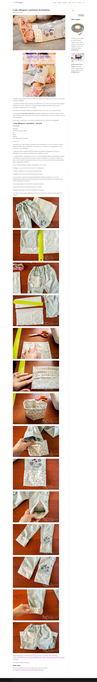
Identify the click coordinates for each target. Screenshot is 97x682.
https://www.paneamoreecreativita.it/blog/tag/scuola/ (29, 670)
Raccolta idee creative (18, 12)
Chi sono (79, 2)
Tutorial (59, 2)
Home (54, 2)
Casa (69, 2)
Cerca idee (81, 15)
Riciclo (74, 2)
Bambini (65, 2)
